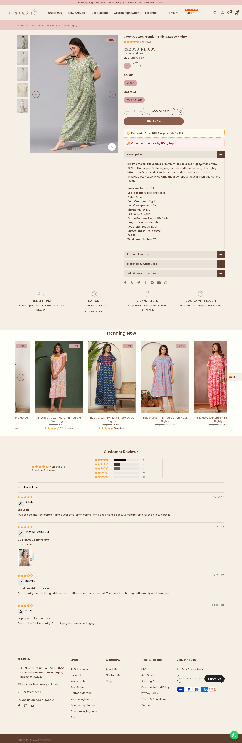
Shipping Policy (150, 681)
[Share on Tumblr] (145, 282)
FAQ (143, 669)
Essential (151, 13)
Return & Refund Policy (155, 687)
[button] (132, 42)
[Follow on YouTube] (32, 706)
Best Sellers (100, 13)
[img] (25, 497)
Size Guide (137, 58)
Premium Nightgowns (84, 711)
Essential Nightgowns (83, 705)
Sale (73, 717)
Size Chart (147, 675)
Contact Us (113, 675)
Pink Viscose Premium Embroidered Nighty (96, 419)
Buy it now (154, 121)
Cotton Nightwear (126, 13)
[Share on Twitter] (132, 282)
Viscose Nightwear (82, 699)
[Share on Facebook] (125, 282)
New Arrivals (76, 13)
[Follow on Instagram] (25, 706)
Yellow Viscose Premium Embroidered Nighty (202, 419)
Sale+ (191, 13)
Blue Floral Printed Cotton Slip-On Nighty (149, 419)
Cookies (146, 705)
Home (20, 25)
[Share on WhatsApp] (165, 282)
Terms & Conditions (153, 699)
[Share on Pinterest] (138, 282)
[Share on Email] (159, 282)
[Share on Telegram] (152, 282)
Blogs (109, 681)
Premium (172, 13)
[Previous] (36, 94)
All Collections (79, 669)
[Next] (112, 94)
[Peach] (197, 430)
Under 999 (55, 13)
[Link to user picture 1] (26, 557)
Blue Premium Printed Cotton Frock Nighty (43, 419)
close (7, 3)
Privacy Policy (149, 693)
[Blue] (203, 430)
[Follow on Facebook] (19, 706)
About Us (111, 669)
